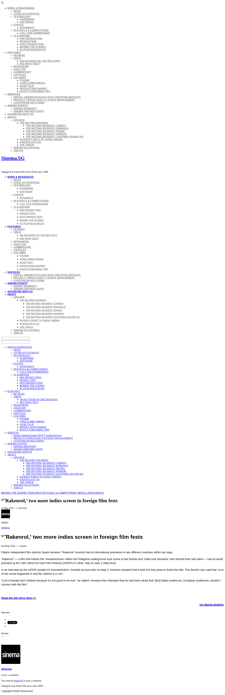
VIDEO (17, 58)
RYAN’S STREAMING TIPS (35, 91)
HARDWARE (27, 19)
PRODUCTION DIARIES (33, 88)
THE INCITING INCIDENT (34, 123)
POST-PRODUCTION (32, 44)
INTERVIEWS (21, 66)
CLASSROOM (21, 36)
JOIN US (18, 150)
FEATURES (14, 52)
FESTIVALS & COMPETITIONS (31, 30)
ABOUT (11, 117)
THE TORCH (27, 145)
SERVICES (13, 94)
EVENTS (18, 25)
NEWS (17, 11)
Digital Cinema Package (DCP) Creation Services (47, 97)
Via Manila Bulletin (211, 604)
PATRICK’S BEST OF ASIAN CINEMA (41, 139)
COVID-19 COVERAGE (26, 14)
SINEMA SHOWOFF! (25, 108)
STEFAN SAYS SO (30, 142)
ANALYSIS (19, 69)
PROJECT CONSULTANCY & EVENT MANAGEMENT (44, 100)
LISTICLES (19, 75)
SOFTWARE (27, 22)
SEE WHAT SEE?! (30, 64)
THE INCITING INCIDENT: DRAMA (45, 131)
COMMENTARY (22, 72)
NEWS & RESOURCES (20, 8)
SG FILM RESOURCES (33, 49)
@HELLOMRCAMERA (32, 83)
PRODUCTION (28, 41)
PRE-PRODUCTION (31, 38)
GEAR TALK (27, 86)
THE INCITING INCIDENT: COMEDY (46, 125)
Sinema (5, 527)
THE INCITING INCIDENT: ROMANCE (47, 128)
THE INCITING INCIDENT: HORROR (46, 134)
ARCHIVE (19, 120)
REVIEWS (19, 55)
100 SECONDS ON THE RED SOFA (40, 61)
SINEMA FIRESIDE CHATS (28, 111)
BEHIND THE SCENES (33, 47)
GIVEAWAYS (27, 27)
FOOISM (24, 80)
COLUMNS (19, 77)
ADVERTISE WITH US (20, 114)
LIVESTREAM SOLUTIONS (29, 102)
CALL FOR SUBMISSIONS (35, 33)
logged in (18, 680)
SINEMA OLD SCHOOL (26, 147)
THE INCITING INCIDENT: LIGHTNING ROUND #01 (55, 136)
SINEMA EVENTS (17, 105)
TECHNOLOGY (22, 16)
